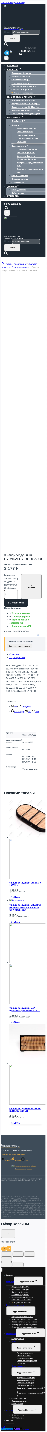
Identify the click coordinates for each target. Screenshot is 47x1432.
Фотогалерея (17, 182)
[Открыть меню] (7, 213)
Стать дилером (18, 190)
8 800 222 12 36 (27, 52)
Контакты (13, 196)
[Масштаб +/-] (6, 1259)
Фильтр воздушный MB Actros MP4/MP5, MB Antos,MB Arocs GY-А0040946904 (25, 907)
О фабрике (11, 1334)
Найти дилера (17, 193)
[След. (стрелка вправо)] (18, 1264)
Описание (14, 654)
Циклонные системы (15, 1305)
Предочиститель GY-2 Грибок (25, 107)
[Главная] (2, 264)
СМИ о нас (21, 142)
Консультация (30, 48)
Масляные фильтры (20, 76)
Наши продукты (18, 1366)
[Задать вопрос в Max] (12, 53)
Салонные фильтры (20, 79)
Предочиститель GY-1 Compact (25, 104)
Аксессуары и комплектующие (25, 110)
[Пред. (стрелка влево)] (6, 1264)
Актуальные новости (26, 128)
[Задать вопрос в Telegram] (6, 53)
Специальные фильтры (22, 89)
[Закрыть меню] (1, 1269)
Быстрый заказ (16, 603)
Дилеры (9, 1410)
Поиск (12, 38)
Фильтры (10, 1282)
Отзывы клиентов (19, 176)
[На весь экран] (29, 1254)
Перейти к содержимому (13, 2)
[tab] (26, 654)
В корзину (31, 586)
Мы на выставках (25, 132)
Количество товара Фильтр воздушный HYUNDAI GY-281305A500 (11, 581)
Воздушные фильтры (21, 73)
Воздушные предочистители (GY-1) (30, 164)
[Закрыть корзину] (8, 1233)
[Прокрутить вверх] (3, 1249)
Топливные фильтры (21, 83)
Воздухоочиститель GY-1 (23, 100)
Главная (12, 65)
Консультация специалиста (19, 646)
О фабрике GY (18, 121)
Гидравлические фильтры (23, 86)
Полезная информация (27, 138)
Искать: (7, 32)
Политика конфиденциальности (13, 1154)
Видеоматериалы (19, 179)
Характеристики (17, 657)
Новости (15, 1341)
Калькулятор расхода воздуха (25, 113)
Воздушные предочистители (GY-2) (30, 170)
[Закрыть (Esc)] (6, 1254)
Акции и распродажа (22, 93)
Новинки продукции (26, 135)
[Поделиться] (18, 1254)
